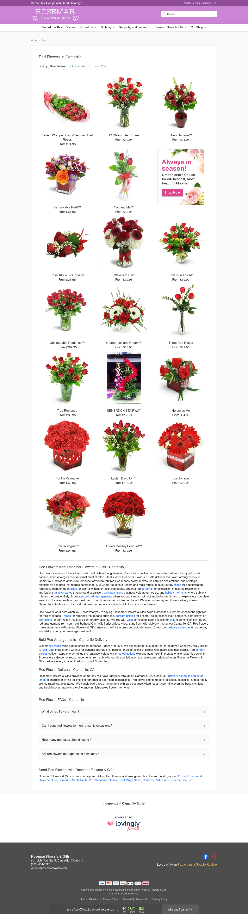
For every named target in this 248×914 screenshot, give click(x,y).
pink (172, 619)
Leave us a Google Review (198, 864)
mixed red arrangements (96, 596)
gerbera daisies (125, 616)
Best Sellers (57, 66)
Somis (113, 780)
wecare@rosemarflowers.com (49, 868)
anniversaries (63, 592)
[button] (237, 897)
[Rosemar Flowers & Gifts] (59, 15)
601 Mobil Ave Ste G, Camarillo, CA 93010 (57, 860)
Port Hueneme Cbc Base (178, 780)
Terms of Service (89, 899)
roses (177, 585)
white (130, 619)
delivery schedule (179, 627)
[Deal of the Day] (180, 177)
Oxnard (183, 776)
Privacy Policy (110, 899)
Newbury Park (152, 780)
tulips (73, 588)
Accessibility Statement (135, 899)
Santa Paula (79, 780)
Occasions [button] (87, 27)
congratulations (113, 592)
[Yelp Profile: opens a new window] (214, 856)
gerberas (147, 588)
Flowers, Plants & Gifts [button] (169, 27)
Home (34, 40)
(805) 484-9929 (40, 864)
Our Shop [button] (197, 27)
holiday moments (176, 592)
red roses (55, 646)
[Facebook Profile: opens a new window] (205, 856)
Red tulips (48, 649)
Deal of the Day (51, 27)
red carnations (126, 653)
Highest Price (78, 66)
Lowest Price (99, 66)
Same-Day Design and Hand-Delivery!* (57, 3)
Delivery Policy (159, 899)
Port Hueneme (98, 780)
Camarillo (65, 780)
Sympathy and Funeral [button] (133, 27)
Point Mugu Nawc (130, 780)
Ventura (52, 780)
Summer (71, 27)
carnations (45, 619)
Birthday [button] (106, 27)
